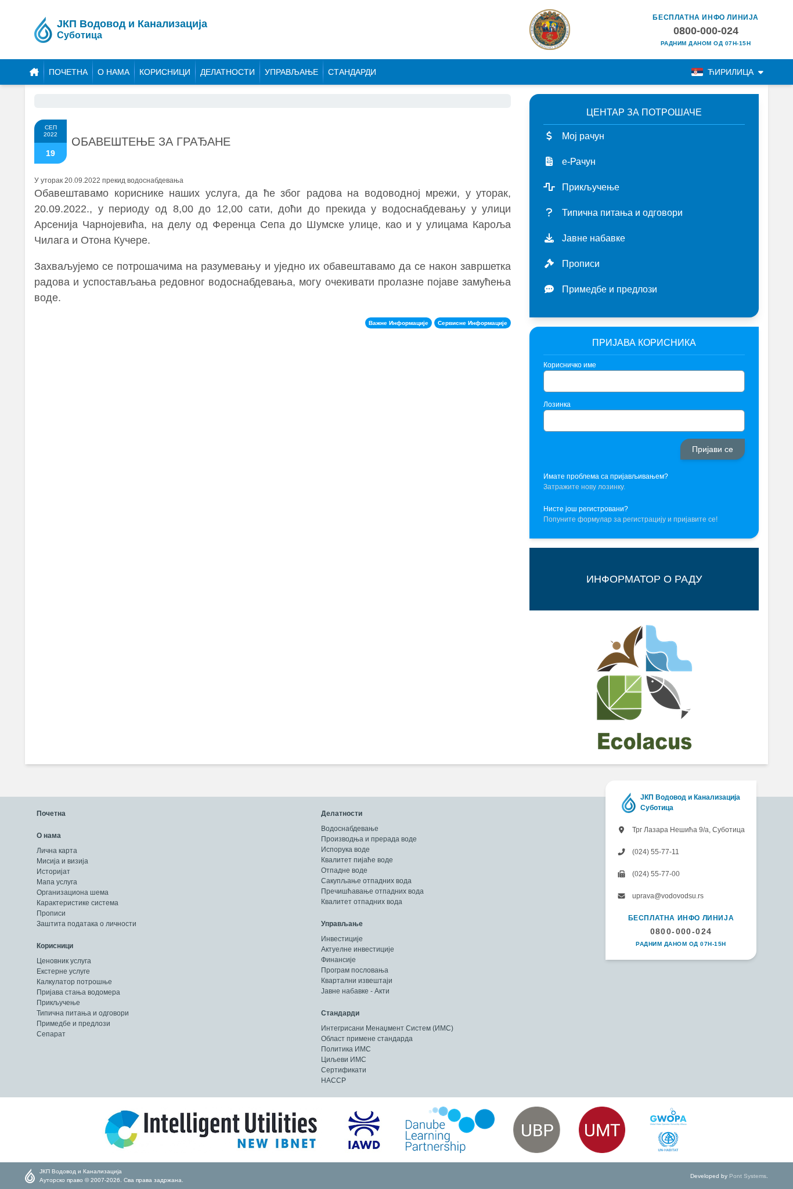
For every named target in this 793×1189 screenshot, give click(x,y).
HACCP (333, 1080)
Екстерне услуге (63, 971)
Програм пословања (354, 970)
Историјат (53, 872)
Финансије (338, 960)
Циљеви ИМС (343, 1060)
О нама (113, 72)
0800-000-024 (681, 931)
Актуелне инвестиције (357, 949)
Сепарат (51, 1034)
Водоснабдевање (350, 829)
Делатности (227, 72)
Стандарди (352, 72)
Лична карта (57, 851)
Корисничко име (569, 365)
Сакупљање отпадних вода (366, 881)
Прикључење (58, 1003)
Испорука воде (345, 849)
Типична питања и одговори (83, 1013)
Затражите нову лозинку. (584, 487)
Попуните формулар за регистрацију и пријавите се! (630, 519)
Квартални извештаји (356, 981)
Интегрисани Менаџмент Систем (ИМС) (387, 1028)
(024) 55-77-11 (654, 852)
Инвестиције (342, 939)
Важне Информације (398, 323)
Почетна (68, 72)
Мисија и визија (62, 861)
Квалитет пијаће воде (357, 860)
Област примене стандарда (367, 1039)
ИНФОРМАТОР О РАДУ (644, 579)
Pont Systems (747, 1176)
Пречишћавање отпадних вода (372, 891)
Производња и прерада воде (369, 839)
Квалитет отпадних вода (361, 902)
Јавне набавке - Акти (355, 991)
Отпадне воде (344, 870)
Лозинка (557, 404)
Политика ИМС (346, 1049)
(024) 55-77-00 (655, 874)
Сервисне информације (472, 323)
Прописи (51, 913)
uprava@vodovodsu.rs (667, 896)
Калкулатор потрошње (74, 982)
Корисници (164, 72)
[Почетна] (34, 72)
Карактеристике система (77, 903)
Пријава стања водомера (78, 992)
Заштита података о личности (86, 924)
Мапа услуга (57, 882)
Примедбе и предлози (73, 1024)
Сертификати (343, 1070)
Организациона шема (73, 892)
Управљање (291, 72)
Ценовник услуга (64, 961)
